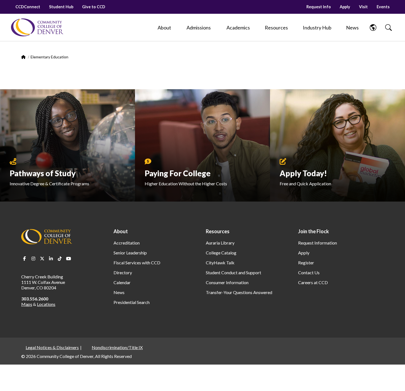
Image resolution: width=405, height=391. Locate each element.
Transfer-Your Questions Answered (239, 292)
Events (383, 6)
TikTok (59, 258)
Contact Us (309, 272)
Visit (363, 6)
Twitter (42, 258)
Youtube (68, 258)
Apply (345, 6)
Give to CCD (93, 6)
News (119, 292)
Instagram (33, 258)
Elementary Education (49, 57)
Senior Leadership (130, 252)
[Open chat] (394, 378)
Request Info (318, 6)
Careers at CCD (313, 282)
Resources (217, 231)
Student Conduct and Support (233, 272)
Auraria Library (220, 242)
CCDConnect (27, 6)
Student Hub (61, 6)
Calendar (122, 282)
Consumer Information (227, 282)
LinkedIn (51, 258)
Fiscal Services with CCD (137, 262)
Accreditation (127, 242)
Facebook (24, 258)
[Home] (37, 27)
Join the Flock (313, 231)
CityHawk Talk (220, 262)
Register (306, 262)
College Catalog (221, 252)
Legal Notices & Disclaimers (52, 347)
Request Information (317, 242)
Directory (123, 272)
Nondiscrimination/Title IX (117, 347)
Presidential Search (132, 302)
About (121, 231)
